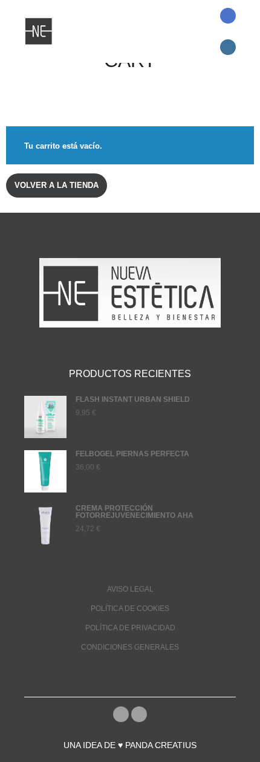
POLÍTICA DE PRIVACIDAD (130, 628)
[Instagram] (228, 47)
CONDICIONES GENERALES (130, 647)
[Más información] (192, 39)
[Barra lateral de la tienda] (192, 8)
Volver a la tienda (57, 185)
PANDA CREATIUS (161, 745)
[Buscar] (192, 23)
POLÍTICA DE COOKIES (130, 608)
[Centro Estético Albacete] (38, 31)
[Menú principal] (192, 55)
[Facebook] (228, 16)
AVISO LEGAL (130, 589)
